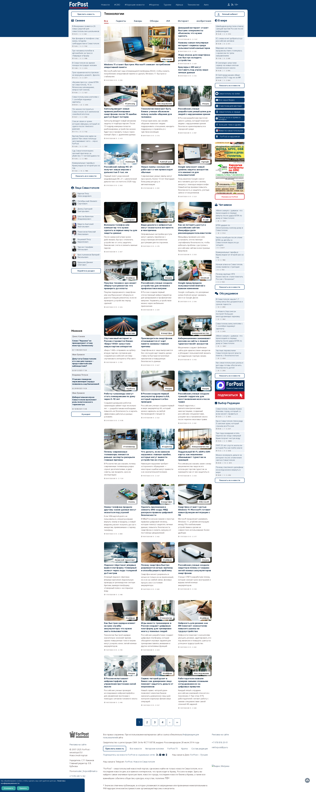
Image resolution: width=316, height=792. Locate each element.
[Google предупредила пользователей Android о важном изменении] (195, 261)
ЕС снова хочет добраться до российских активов (229, 39)
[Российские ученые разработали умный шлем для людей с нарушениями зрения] (195, 87)
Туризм (167, 4)
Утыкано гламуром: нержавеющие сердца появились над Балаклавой (85, 381)
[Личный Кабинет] (229, 4)
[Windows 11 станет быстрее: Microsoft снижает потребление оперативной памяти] (139, 27)
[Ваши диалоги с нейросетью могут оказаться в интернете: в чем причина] (158, 203)
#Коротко (154, 4)
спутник (131, 333)
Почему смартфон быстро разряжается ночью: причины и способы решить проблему (157, 568)
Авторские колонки (154, 748)
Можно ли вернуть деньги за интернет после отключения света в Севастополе (229, 457)
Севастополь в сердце (229, 112)
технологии (166, 618)
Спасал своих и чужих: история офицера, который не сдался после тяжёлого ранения (86, 125)
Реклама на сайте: (220, 734)
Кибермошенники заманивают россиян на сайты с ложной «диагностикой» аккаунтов (194, 341)
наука (206, 103)
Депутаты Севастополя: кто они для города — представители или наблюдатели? (84, 362)
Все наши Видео (227, 100)
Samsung (130, 103)
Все (106, 21)
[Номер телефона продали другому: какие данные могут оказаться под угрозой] (121, 485)
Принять (23, 788)
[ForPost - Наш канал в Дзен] (168, 754)
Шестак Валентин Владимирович (86, 217)
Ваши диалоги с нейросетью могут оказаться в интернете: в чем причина (157, 228)
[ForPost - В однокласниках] (166, 754)
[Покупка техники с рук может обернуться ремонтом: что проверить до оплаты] (121, 261)
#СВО (117, 4)
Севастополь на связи (229, 93)
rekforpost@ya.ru (220, 747)
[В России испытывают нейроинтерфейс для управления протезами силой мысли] (121, 656)
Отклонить (8, 788)
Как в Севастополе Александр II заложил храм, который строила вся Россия (229, 423)
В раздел (86, 414)
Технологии (193, 4)
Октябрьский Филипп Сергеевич (87, 202)
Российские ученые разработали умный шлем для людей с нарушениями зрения (194, 111)
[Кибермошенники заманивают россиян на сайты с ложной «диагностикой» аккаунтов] (195, 316)
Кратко (184, 748)
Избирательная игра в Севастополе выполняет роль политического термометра (84, 401)
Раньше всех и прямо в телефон (229, 118)
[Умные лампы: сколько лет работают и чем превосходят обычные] (158, 145)
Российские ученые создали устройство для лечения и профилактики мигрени (156, 286)
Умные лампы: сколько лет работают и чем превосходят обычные (157, 169)
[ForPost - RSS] (157, 754)
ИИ (168, 20)
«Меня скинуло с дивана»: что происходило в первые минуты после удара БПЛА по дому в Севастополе (229, 214)
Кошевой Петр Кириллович (84, 240)
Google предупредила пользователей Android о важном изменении (191, 286)
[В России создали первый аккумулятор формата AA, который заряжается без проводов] (158, 371)
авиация (131, 161)
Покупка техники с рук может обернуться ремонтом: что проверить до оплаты (120, 286)
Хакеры (138, 20)
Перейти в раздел (86, 271)
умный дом (166, 161)
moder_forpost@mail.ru (86, 771)
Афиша (179, 4)
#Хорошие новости (134, 4)
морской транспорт (125, 560)
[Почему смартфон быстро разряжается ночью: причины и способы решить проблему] (158, 543)
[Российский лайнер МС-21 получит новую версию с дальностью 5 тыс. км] (121, 145)
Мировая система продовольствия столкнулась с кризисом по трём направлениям (229, 52)
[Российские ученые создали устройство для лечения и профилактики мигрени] (158, 261)
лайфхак (131, 278)
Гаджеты (121, 20)
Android (205, 278)
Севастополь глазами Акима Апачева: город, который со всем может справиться (229, 411)
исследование (165, 103)
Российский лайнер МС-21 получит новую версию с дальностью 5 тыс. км (118, 169)
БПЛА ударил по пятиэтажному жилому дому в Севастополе (229, 227)
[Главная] (78, 3)
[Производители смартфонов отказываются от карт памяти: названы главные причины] (158, 316)
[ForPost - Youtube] (163, 754)
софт (206, 219)
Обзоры (154, 20)
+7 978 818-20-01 (220, 742)
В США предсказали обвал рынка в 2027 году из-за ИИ (228, 76)
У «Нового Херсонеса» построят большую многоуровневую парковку (228, 314)
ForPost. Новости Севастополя (140, 761)
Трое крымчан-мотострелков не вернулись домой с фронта (85, 73)
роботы (131, 388)
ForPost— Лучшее (199, 754)
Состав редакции (199, 748)
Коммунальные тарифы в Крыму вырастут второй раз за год (86, 165)
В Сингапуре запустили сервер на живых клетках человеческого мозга (227, 65)
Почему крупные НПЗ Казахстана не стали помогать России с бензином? (229, 276)
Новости (105, 4)
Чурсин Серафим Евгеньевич (85, 248)
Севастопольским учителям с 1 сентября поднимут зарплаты (85, 99)
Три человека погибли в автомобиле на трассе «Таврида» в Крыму (83, 53)
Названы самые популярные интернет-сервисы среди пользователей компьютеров (194, 45)
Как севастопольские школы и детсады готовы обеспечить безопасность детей (229, 365)
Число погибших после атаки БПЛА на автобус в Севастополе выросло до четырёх (229, 241)
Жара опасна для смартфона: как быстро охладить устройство (194, 58)
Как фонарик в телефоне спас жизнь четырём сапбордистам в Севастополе (85, 41)
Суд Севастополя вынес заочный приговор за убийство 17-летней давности (85, 153)
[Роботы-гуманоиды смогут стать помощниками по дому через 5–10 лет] (121, 371)
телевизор (130, 446)
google (206, 161)
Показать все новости (86, 176)
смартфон (167, 333)
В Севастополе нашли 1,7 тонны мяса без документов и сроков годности (229, 301)
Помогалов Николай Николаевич (87, 232)
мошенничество (201, 333)
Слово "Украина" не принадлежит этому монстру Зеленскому (82, 343)
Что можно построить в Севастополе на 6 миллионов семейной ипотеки (85, 111)
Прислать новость (86, 14)
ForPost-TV (172, 748)
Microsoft (167, 59)
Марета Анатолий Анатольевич (86, 225)
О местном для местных (230, 106)
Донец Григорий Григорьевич (85, 210)
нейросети (167, 219)
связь (132, 502)
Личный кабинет (230, 14)
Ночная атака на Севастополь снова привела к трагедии (229, 265)
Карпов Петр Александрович (85, 194)
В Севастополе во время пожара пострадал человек (84, 64)
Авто (206, 4)
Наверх (308, 780)
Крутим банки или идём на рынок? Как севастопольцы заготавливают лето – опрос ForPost (85, 140)
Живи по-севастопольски (231, 130)
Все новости (136, 748)
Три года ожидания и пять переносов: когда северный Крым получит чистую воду (228, 435)
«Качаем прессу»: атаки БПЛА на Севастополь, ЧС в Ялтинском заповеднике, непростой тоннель (85, 86)
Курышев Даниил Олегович (85, 263)
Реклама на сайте (78, 744)
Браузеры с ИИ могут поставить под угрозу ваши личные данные (193, 70)
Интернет (183, 20)
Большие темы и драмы (230, 125)
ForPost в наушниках (230, 136)
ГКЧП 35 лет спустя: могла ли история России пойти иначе (229, 446)
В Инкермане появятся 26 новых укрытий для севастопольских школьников (85, 28)
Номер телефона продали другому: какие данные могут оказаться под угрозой (120, 510)
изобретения (204, 20)
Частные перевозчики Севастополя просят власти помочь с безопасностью (228, 353)
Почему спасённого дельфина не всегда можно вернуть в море (229, 469)
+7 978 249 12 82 (77, 776)
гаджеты (167, 446)
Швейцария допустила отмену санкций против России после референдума (230, 28)
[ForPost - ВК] (160, 754)
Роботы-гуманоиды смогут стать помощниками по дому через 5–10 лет (119, 396)
